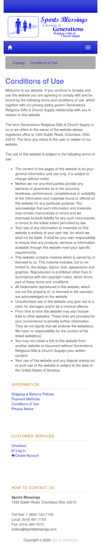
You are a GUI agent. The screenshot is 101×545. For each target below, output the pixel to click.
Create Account (27, 455)
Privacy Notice (23, 408)
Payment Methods (26, 398)
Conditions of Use (25, 403)
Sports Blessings (64, 539)
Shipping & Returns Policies (33, 393)
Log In (20, 450)
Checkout (19, 445)
